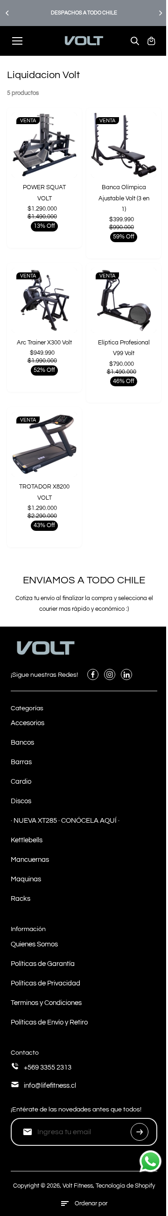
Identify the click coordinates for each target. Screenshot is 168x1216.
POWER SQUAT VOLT (44, 192)
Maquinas (26, 879)
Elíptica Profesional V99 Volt (124, 348)
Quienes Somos (34, 944)
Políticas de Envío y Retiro (49, 1022)
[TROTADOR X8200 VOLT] (44, 444)
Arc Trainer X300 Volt (44, 342)
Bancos (22, 742)
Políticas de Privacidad (45, 983)
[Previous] (8, 13)
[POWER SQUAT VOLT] (44, 145)
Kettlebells (26, 840)
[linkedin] (126, 674)
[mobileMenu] (17, 41)
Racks (20, 898)
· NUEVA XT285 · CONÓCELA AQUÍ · (65, 820)
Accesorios (27, 723)
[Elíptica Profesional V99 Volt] (123, 300)
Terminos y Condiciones (46, 1002)
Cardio (21, 781)
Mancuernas (30, 859)
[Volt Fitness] (84, 40)
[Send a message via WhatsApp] (150, 1161)
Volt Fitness (78, 1186)
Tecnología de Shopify (125, 1186)
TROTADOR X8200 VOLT (44, 492)
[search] (135, 41)
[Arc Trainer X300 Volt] (44, 300)
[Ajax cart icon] (151, 41)
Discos (21, 801)
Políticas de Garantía (43, 963)
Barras (21, 762)
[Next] (160, 13)
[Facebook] (92, 674)
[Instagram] (109, 674)
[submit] (139, 1132)
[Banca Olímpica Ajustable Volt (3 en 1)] (123, 145)
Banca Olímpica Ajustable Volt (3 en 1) (123, 198)
